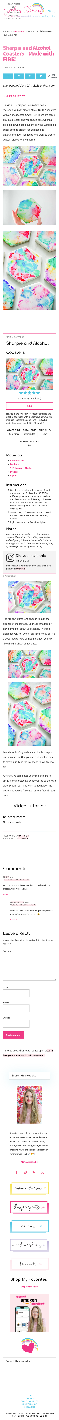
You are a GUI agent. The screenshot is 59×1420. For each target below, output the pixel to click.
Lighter (13, 475)
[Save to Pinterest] (30, 76)
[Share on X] (19, 76)
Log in (43, 1416)
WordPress (32, 1416)
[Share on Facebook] (8, 76)
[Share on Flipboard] (41, 76)
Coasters (22, 838)
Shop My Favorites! (29, 1287)
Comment (8, 951)
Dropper (14, 472)
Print (29, 406)
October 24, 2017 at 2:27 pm (16, 880)
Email (6, 1002)
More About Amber (29, 1162)
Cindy (6, 877)
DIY (27, 836)
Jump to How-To (15, 96)
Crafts (21, 836)
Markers (14, 464)
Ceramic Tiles (17, 460)
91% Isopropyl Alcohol (21, 468)
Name (6, 987)
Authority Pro (33, 1414)
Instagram (20, 568)
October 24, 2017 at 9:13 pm (23, 905)
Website (6, 1018)
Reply (6, 895)
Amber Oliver (17, 902)
